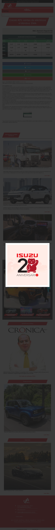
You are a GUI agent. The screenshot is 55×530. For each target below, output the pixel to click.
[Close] (47, 244)
